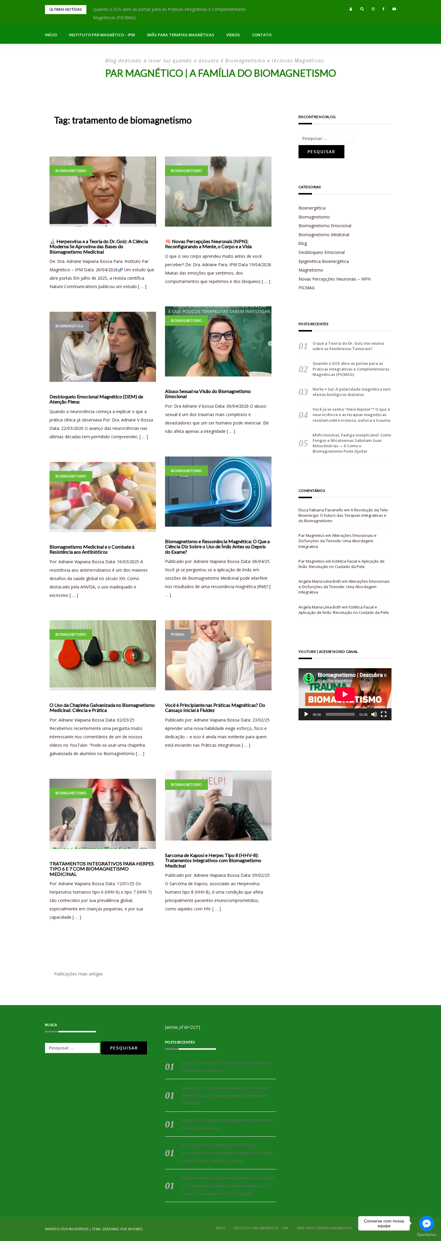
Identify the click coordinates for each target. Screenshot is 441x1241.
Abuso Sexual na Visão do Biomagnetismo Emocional (208, 393)
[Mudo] (374, 714)
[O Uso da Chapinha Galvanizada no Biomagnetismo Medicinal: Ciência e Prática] (103, 655)
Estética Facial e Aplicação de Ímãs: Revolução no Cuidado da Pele (341, 563)
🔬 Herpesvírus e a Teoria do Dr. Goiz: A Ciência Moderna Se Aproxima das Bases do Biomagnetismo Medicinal (99, 246)
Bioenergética (69, 326)
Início (51, 34)
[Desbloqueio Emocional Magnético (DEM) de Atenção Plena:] (103, 347)
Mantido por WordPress (66, 1229)
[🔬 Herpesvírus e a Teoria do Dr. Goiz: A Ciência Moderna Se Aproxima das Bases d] (103, 191)
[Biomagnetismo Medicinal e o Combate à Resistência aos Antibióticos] (103, 497)
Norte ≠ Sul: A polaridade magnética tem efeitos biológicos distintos (352, 391)
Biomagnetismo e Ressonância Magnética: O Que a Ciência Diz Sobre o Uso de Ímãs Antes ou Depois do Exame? (217, 547)
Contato (262, 34)
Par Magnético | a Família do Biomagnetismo (220, 73)
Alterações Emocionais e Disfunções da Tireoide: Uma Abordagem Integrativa (337, 541)
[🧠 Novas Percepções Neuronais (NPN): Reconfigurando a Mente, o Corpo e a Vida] (218, 191)
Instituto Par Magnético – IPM (102, 34)
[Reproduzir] (306, 714)
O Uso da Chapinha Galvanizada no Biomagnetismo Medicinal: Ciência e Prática (102, 707)
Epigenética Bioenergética (323, 261)
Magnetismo (310, 270)
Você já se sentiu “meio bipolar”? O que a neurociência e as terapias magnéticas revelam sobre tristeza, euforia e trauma (351, 414)
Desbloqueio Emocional (321, 252)
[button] (351, 9)
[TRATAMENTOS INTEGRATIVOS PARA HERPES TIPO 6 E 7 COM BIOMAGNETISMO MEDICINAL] (103, 814)
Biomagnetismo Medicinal (323, 234)
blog (302, 243)
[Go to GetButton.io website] (426, 1235)
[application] (345, 694)
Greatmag (110, 1229)
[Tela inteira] (384, 714)
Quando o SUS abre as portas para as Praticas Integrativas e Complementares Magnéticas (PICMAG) (351, 369)
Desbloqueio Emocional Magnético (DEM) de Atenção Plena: (96, 399)
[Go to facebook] (426, 1223)
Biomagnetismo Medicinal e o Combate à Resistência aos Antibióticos (92, 549)
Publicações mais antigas (78, 974)
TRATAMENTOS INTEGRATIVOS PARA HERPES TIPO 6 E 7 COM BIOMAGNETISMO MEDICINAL (102, 869)
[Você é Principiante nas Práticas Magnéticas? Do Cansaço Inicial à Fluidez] (218, 655)
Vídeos (233, 34)
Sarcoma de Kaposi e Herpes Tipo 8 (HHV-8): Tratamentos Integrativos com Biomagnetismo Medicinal (213, 860)
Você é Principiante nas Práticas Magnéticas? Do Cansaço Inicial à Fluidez (215, 707)
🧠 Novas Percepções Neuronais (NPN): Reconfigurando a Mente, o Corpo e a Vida (208, 244)
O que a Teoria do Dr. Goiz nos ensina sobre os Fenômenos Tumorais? (348, 346)
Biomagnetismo (71, 170)
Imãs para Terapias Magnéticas (180, 34)
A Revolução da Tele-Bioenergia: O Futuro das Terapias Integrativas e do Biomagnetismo (343, 515)
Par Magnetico (311, 535)
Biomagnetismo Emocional (324, 225)
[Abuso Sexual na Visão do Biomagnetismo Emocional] (218, 341)
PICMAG (178, 634)
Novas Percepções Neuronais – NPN (334, 279)
